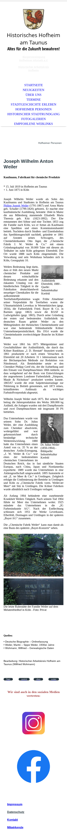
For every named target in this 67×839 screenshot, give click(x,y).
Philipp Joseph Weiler (16, 205)
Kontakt (12, 819)
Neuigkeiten (33, 90)
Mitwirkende (15, 827)
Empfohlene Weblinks (33, 124)
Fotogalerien (33, 119)
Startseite (33, 85)
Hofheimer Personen (33, 109)
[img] (33, 19)
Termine (33, 99)
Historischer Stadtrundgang (33, 114)
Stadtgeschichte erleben (33, 104)
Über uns (33, 95)
